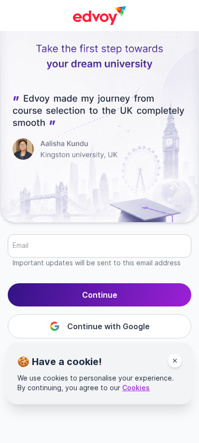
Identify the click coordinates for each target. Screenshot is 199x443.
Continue (99, 295)
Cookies (136, 387)
